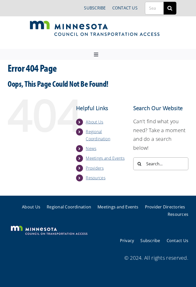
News (91, 148)
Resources (95, 178)
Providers (95, 168)
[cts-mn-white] (49, 226)
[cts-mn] (95, 22)
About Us (94, 122)
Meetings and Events (105, 158)
